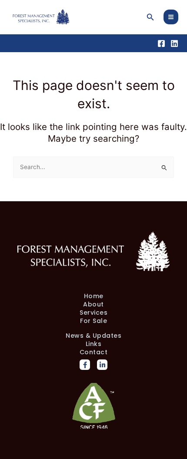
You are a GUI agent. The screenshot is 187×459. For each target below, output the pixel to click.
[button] (150, 17)
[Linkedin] (174, 43)
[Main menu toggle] (171, 17)
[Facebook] (161, 43)
